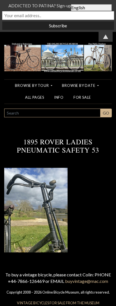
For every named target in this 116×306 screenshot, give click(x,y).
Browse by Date (79, 85)
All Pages (34, 97)
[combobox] (52, 113)
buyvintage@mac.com (86, 281)
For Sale (82, 97)
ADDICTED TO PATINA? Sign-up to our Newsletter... (58, 5)
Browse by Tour (32, 85)
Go (106, 113)
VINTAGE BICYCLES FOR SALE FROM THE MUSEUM (58, 303)
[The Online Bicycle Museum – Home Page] (58, 51)
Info (59, 97)
